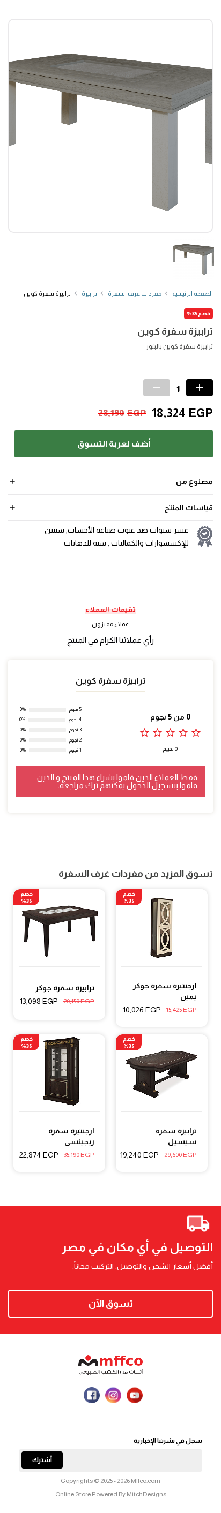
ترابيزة (89, 293)
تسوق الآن (111, 1303)
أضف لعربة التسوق (114, 443)
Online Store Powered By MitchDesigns (110, 1494)
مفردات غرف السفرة (134, 293)
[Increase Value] (199, 387)
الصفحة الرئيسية (192, 293)
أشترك (42, 1460)
